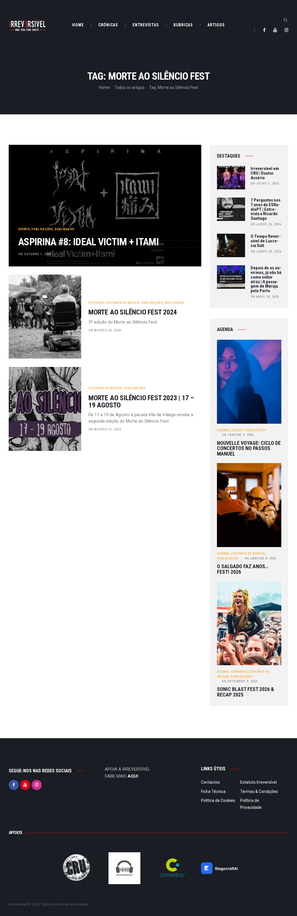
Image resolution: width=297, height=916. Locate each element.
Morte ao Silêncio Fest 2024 (132, 312)
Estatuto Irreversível (258, 782)
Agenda (223, 430)
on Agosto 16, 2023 (104, 429)
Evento (24, 229)
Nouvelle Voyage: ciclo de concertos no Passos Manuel (249, 448)
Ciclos (236, 430)
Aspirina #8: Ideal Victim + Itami (88, 242)
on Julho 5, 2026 (265, 183)
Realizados (64, 229)
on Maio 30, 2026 (265, 297)
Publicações (42, 229)
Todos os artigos (129, 87)
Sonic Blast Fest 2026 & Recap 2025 (245, 692)
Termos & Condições (259, 791)
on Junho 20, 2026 (266, 251)
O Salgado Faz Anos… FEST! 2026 (242, 569)
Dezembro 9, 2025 (240, 681)
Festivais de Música (123, 303)
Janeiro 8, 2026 (260, 558)
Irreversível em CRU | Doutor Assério (265, 173)
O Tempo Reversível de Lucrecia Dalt (266, 241)
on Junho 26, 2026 (266, 224)
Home (104, 87)
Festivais (96, 303)
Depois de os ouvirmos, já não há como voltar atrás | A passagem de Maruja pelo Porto (266, 279)
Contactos (210, 782)
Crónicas (239, 672)
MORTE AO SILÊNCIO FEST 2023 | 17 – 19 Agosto (141, 401)
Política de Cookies (218, 800)
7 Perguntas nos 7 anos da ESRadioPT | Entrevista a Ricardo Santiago (265, 209)
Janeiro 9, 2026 (238, 435)
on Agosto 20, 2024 (104, 330)
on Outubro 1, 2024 (34, 254)
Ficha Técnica (213, 791)
